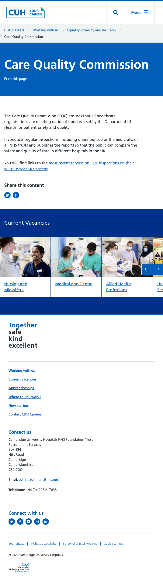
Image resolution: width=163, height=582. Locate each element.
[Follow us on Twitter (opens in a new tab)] (12, 521)
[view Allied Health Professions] (127, 240)
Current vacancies (22, 379)
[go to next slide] (157, 269)
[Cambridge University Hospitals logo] (25, 12)
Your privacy (16, 544)
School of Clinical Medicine (80, 544)
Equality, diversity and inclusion (91, 30)
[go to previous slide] (146, 269)
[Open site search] (116, 12)
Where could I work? (24, 397)
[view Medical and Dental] (76, 240)
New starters (18, 405)
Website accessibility (44, 544)
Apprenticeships (21, 388)
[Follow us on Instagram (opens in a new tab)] (38, 521)
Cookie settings (114, 544)
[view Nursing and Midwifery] (25, 240)
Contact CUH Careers (25, 414)
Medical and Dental (73, 283)
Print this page (15, 79)
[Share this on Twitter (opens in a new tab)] (8, 195)
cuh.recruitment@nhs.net (38, 479)
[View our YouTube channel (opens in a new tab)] (29, 521)
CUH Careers (14, 30)
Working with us (45, 30)
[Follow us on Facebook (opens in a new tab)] (21, 521)
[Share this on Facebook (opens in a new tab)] (17, 195)
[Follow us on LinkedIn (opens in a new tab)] (46, 521)
